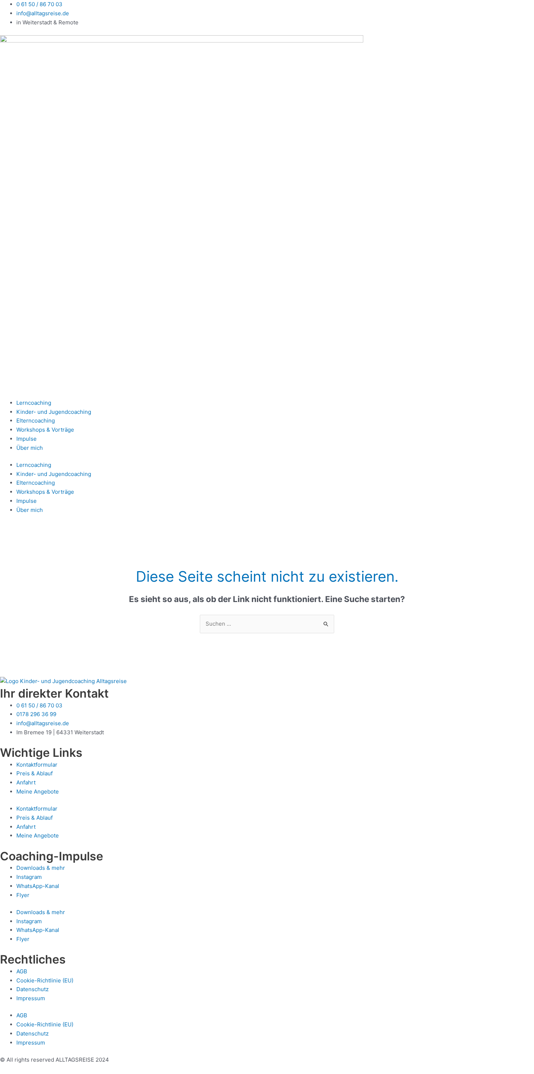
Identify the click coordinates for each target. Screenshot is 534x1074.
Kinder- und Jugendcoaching (53, 411)
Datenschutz (32, 989)
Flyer (22, 895)
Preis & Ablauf (34, 773)
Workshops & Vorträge (45, 429)
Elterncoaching (35, 420)
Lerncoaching (33, 402)
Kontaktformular (36, 764)
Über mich (29, 447)
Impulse (26, 438)
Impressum (30, 998)
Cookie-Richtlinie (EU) (44, 980)
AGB (21, 971)
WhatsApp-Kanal (37, 886)
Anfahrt (26, 782)
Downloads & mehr (40, 867)
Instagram (29, 876)
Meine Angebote (37, 791)
